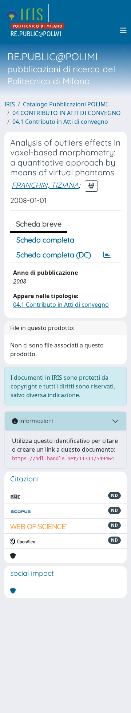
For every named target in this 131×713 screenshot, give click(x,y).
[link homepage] (26, 13)
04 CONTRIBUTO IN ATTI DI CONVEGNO (66, 113)
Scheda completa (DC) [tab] (53, 254)
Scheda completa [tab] (45, 239)
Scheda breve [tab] (38, 223)
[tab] (107, 254)
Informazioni (35, 420)
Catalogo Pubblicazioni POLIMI (65, 104)
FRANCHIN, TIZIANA (45, 185)
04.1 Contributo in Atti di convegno (60, 122)
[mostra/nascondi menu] (123, 30)
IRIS (9, 104)
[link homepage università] (37, 30)
